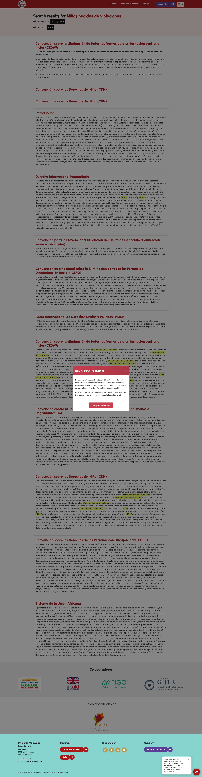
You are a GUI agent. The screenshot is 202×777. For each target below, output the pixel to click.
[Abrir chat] (196, 772)
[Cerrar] (126, 370)
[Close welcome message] (189, 759)
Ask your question (101, 405)
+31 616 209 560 (24, 759)
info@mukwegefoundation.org (30, 761)
